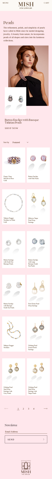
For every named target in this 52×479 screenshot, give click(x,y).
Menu (6, 3)
